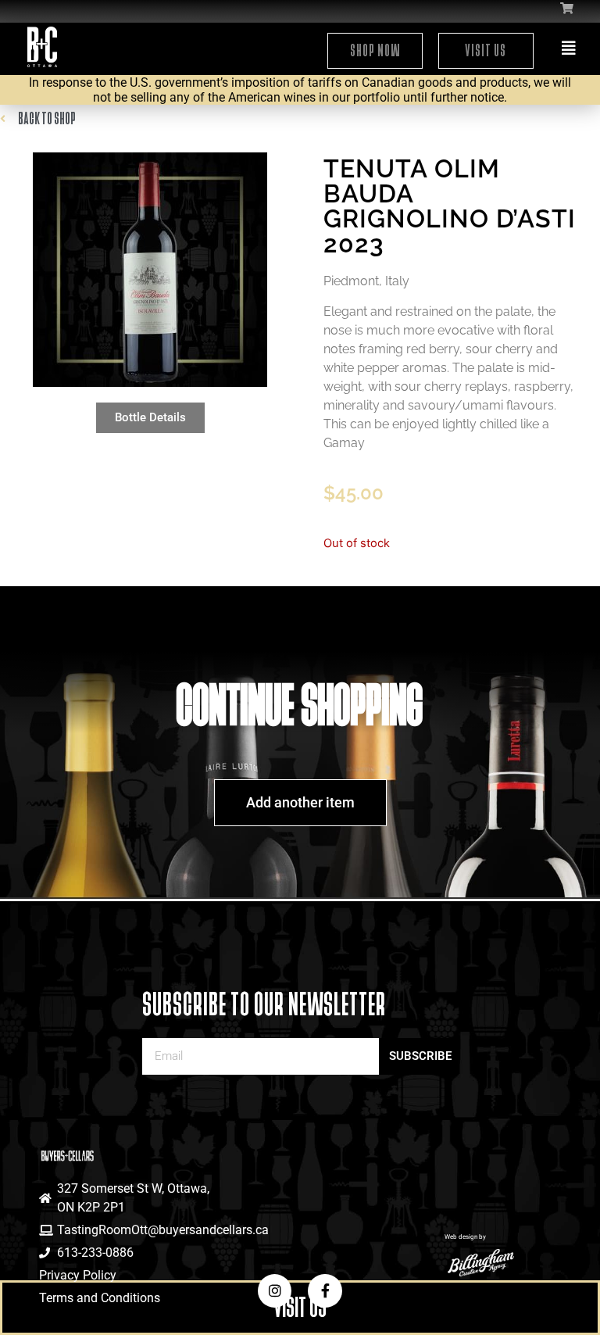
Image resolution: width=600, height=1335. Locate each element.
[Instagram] (274, 1291)
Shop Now (375, 50)
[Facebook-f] (324, 1291)
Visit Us (485, 50)
